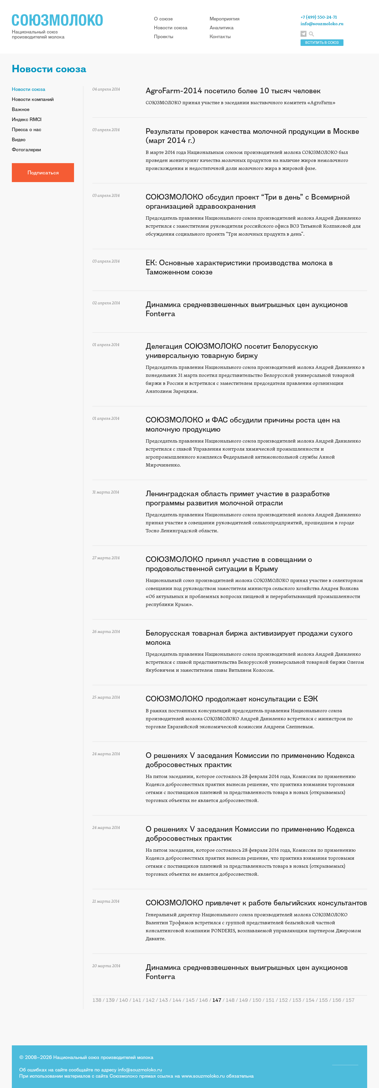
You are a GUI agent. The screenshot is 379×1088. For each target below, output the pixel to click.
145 (190, 1000)
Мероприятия (225, 18)
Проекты (163, 36)
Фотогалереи (26, 149)
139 (110, 1000)
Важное (20, 109)
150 (256, 1000)
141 (136, 1000)
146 (203, 1000)
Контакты (220, 36)
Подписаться (43, 172)
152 (283, 1000)
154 (310, 1000)
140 (123, 1000)
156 (336, 1000)
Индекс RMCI (26, 119)
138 (96, 1000)
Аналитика (222, 27)
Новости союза (170, 27)
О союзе (163, 18)
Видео (18, 139)
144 (176, 1000)
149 (243, 1000)
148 (230, 1000)
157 (350, 1000)
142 (150, 1000)
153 (296, 1000)
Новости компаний (33, 99)
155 (323, 1000)
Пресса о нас (26, 129)
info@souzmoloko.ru (322, 24)
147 (216, 1000)
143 (163, 1000)
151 (270, 1000)
